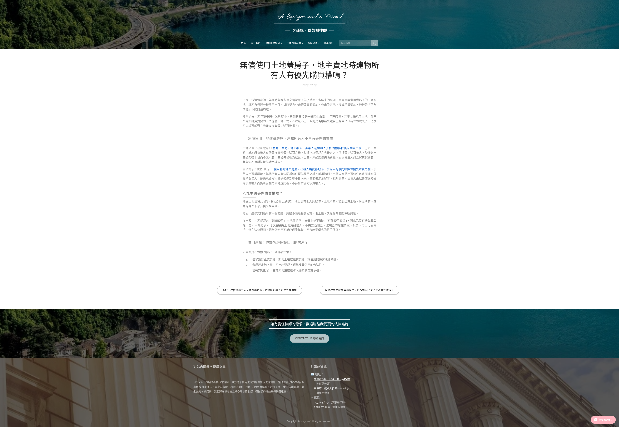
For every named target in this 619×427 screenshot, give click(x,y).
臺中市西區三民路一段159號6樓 (332, 379)
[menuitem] (244, 43)
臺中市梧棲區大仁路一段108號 (331, 388)
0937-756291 (321, 402)
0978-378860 (322, 406)
